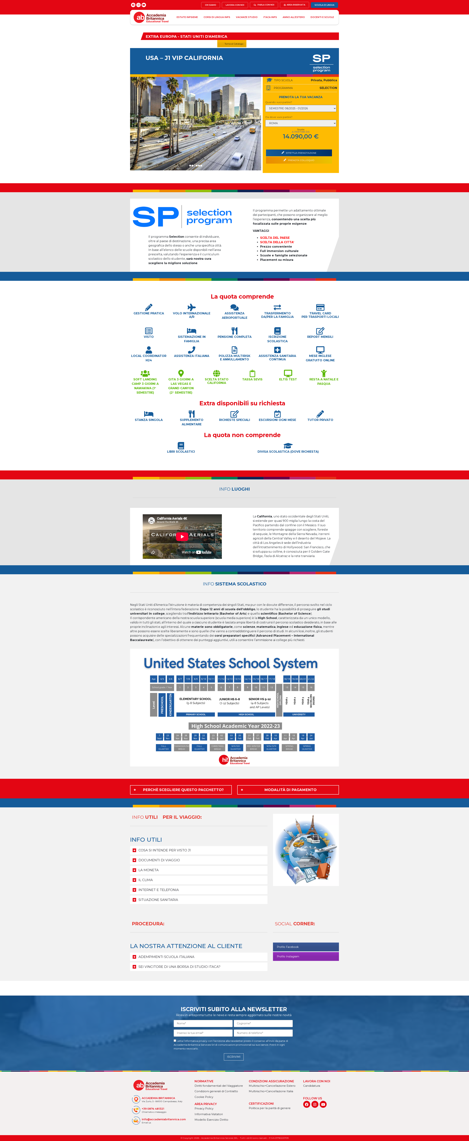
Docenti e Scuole (322, 17)
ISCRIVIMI (234, 1056)
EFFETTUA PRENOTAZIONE (300, 152)
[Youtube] (144, 5)
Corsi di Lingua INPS (217, 17)
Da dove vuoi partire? (278, 117)
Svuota (300, 129)
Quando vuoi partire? (278, 102)
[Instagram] (138, 5)
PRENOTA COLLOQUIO (300, 160)
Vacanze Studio (247, 17)
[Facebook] (133, 5)
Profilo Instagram (288, 956)
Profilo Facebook (288, 947)
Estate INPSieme (187, 17)
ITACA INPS (270, 17)
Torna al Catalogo (234, 43)
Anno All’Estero (294, 17)
